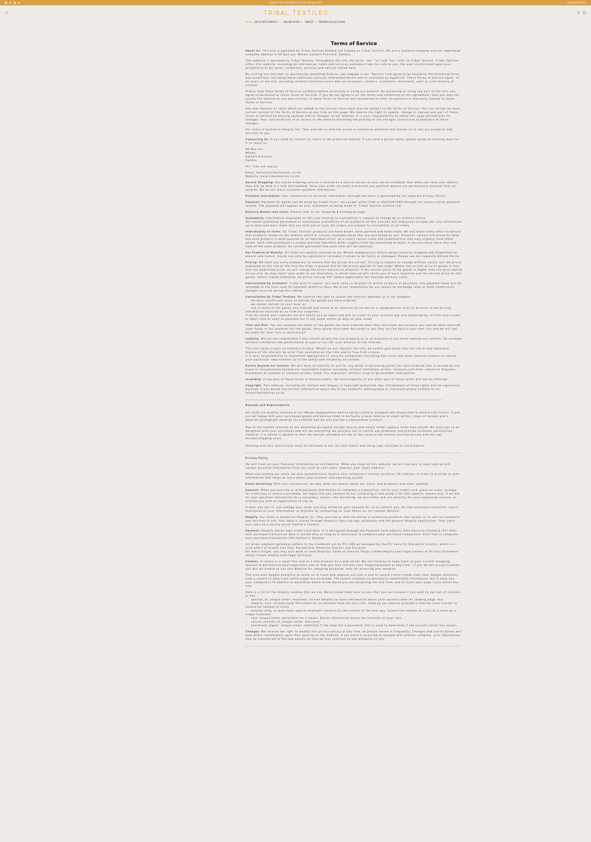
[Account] (578, 12)
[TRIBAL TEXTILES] (295, 12)
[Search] (6, 12)
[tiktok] (19, 2)
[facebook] (6, 2)
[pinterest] (14, 2)
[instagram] (10, 2)
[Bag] (584, 12)
